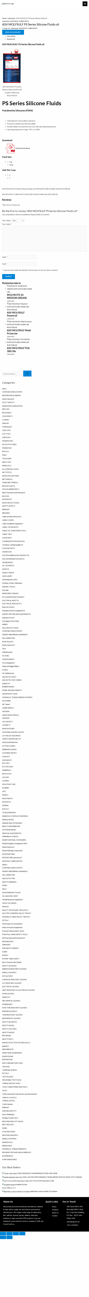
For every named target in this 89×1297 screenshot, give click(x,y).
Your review (7, 224)
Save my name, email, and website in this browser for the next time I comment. (31, 270)
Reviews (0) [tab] (11, 39)
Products (55, 1210)
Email (4, 264)
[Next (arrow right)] (9, 1237)
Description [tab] (11, 36)
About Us (55, 1213)
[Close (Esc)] (22, 1233)
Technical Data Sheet (22, 148)
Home (4, 18)
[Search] (27, 373)
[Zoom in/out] (3, 1233)
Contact (55, 1216)
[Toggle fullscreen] (9, 1233)
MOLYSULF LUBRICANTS (19, 21)
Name (4, 257)
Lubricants (11, 18)
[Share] (16, 1233)
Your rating (6, 220)
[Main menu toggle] (85, 3)
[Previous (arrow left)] (3, 1237)
